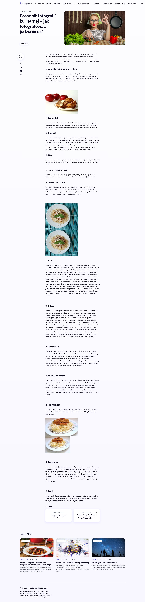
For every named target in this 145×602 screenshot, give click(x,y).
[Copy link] (21, 75)
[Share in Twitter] (21, 63)
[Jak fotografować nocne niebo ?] (108, 547)
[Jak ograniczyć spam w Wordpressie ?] (58, 515)
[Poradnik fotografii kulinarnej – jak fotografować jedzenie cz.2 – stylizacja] (37, 547)
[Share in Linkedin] (21, 71)
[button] (142, 3)
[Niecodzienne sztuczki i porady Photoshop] (72, 547)
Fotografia (24, 43)
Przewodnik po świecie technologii (34, 588)
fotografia (49, 506)
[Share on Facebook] (21, 67)
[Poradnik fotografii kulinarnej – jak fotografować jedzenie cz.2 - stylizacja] (87, 515)
